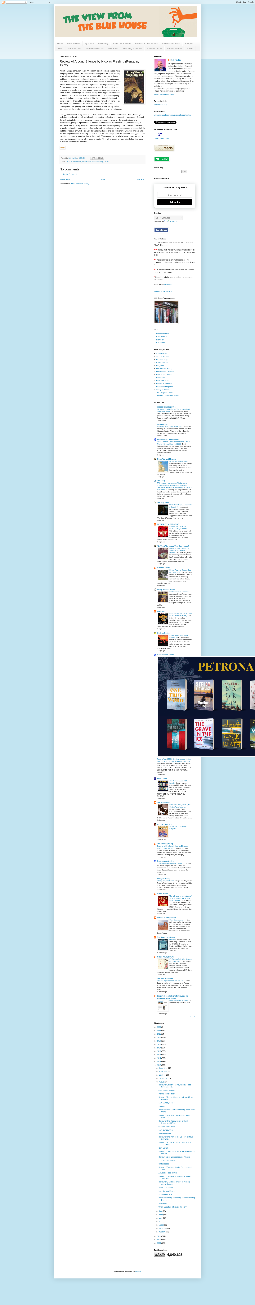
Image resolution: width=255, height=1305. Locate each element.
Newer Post (65, 179)
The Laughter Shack (164, 393)
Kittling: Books (163, 633)
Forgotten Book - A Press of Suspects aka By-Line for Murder (179, 550)
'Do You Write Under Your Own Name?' (173, 546)
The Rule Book (75, 48)
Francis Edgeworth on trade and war (170, 981)
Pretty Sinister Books (166, 590)
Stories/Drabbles (174, 48)
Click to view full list (162, 138)
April (161, 1222)
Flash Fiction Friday (164, 369)
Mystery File (162, 424)
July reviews (163, 1203)
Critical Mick (161, 343)
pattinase (161, 611)
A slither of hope (164, 1133)
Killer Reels (113, 48)
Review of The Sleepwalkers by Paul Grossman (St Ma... (173, 1122)
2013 (159, 1062)
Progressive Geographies (168, 439)
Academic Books (154, 48)
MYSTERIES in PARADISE (168, 524)
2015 (159, 1055)
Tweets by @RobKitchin (163, 291)
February (162, 1228)
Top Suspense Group (166, 937)
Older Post (140, 179)
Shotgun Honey (162, 390)
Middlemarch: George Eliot (179, 461)
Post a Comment (70, 174)
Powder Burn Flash (164, 384)
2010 (159, 1240)
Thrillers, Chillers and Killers (167, 396)
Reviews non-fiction (171, 43)
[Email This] (91, 158)
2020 (159, 1037)
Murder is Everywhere (166, 918)
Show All (192, 1017)
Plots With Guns (162, 381)
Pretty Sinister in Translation (179, 592)
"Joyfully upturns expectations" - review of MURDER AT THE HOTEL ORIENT (180, 898)
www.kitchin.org (160, 105)
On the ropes (163, 1164)
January (162, 1232)
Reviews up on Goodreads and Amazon (174, 1157)
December (163, 1068)
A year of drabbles (165, 1187)
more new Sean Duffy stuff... (179, 1000)
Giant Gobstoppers (176, 920)
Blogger (138, 1271)
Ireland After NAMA (163, 334)
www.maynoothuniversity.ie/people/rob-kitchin (172, 115)
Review (106, 161)
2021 (159, 1034)
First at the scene (165, 1194)
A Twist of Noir (161, 354)
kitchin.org (160, 340)
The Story (161, 481)
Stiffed (60, 48)
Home (60, 43)
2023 (159, 1027)
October (162, 1075)
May (161, 1218)
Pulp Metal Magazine (164, 387)
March (161, 1225)
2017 (159, 1048)
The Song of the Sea (132, 48)
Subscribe (175, 202)
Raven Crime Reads (165, 655)
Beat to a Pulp (161, 360)
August (162, 1082)
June (161, 1215)
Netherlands (86, 161)
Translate (174, 222)
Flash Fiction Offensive (165, 372)
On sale (172, 939)
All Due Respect (162, 357)
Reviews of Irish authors (146, 43)
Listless (161, 1106)
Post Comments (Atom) (80, 184)
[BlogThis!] (93, 158)
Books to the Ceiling (165, 861)
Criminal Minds (163, 568)
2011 (159, 1236)
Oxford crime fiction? (166, 1126)
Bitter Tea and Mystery (166, 459)
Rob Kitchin (176, 60)
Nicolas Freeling (97, 161)
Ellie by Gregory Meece (165, 881)
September (163, 1078)
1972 (68, 161)
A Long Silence (76, 161)
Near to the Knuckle (164, 375)
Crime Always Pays (165, 957)
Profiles (190, 48)
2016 (159, 1051)
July (160, 1211)
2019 (159, 1041)
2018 (159, 1044)
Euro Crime (162, 779)
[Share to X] (96, 158)
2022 (159, 1031)
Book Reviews (73, 43)
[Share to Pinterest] (102, 158)
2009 (159, 1243)
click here (168, 285)
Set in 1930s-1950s (122, 43)
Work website (161, 337)
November (163, 1071)
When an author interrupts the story (172, 1207)
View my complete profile (164, 94)
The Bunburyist (163, 802)
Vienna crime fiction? (166, 1094)
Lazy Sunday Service (166, 1103)
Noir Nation (160, 378)
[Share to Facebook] (99, 158)
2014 (159, 1058)
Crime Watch (162, 894)
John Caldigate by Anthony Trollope (170, 863)
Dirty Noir (160, 366)
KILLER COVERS (164, 824)
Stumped (189, 43)
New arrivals (163, 1148)
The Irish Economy (165, 979)
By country (103, 43)
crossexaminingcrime (166, 407)
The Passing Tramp (165, 844)
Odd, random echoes (166, 1090)
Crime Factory (161, 363)
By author (89, 43)
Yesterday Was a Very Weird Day (169, 426)
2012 (159, 1065)
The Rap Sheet (163, 503)
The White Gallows (95, 48)
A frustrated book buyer (167, 1173)
